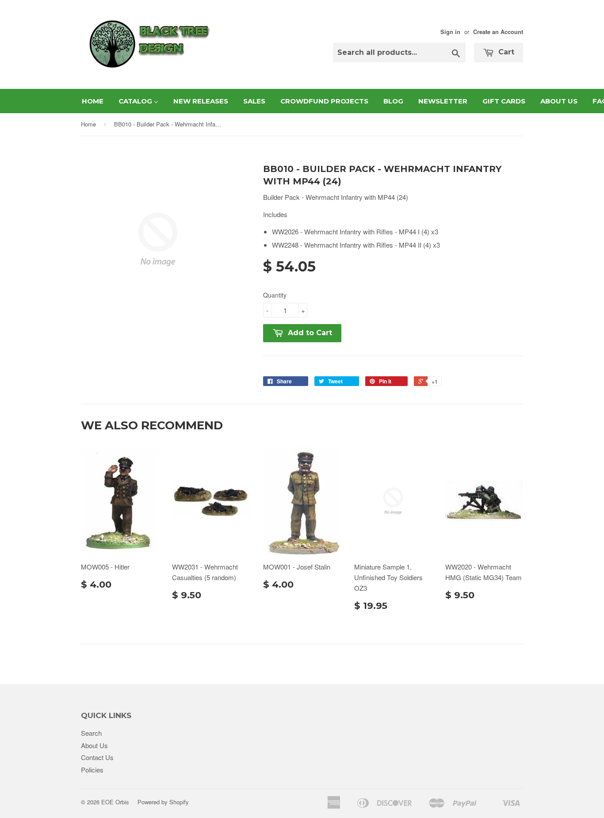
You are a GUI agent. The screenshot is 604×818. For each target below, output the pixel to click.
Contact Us (97, 757)
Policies (92, 769)
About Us (94, 745)
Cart (505, 52)
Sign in (450, 32)
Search (91, 733)
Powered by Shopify (163, 802)
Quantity (275, 295)
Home (88, 124)
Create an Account (498, 32)
